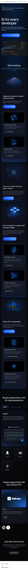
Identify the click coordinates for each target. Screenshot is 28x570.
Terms (2, 563)
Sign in (25, 1)
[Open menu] (2, 1)
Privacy (6, 563)
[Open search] (19, 1)
